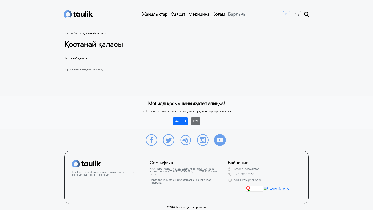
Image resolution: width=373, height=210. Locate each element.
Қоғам (219, 14)
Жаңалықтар (155, 14)
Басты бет (71, 33)
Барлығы (237, 14)
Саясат (178, 14)
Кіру (296, 14)
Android (180, 121)
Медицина (198, 14)
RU (286, 14)
